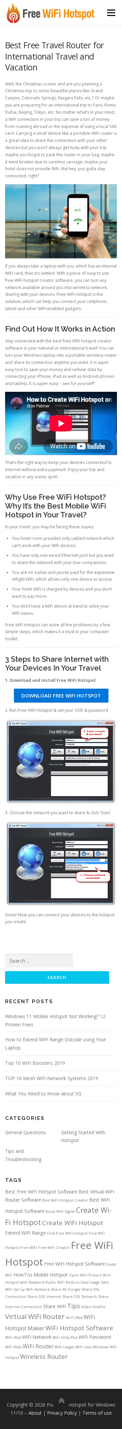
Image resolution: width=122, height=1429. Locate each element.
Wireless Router (44, 1356)
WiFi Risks (13, 1347)
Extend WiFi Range (25, 1233)
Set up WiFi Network (32, 1289)
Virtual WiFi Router (35, 1316)
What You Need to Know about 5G (43, 1093)
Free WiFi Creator (54, 1247)
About (35, 1413)
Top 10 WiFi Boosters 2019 (35, 1063)
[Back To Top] (61, 1401)
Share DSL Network (79, 1296)
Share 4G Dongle (66, 1289)
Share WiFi (54, 1306)
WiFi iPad (13, 1337)
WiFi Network (37, 1337)
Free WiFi (28, 1247)
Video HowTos (93, 1306)
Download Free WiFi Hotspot (61, 695)
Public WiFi (55, 1282)
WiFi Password (95, 1337)
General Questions (25, 1132)
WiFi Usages (65, 1347)
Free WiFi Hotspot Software (74, 1264)
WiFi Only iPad (65, 1337)
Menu (110, 13)
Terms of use (97, 1413)
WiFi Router (38, 1346)
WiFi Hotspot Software (79, 1327)
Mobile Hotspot (51, 1274)
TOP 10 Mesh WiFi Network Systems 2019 (51, 1078)
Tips (73, 1305)
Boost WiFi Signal (60, 1211)
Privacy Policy (62, 1413)
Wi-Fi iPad (74, 1317)
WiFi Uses (84, 1347)
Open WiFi (78, 1275)
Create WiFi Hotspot (72, 1222)
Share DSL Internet (44, 1296)
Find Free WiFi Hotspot (67, 1233)
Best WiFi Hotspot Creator (65, 1200)
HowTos (23, 1274)
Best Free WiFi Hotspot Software (41, 1191)
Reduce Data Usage (83, 1282)
